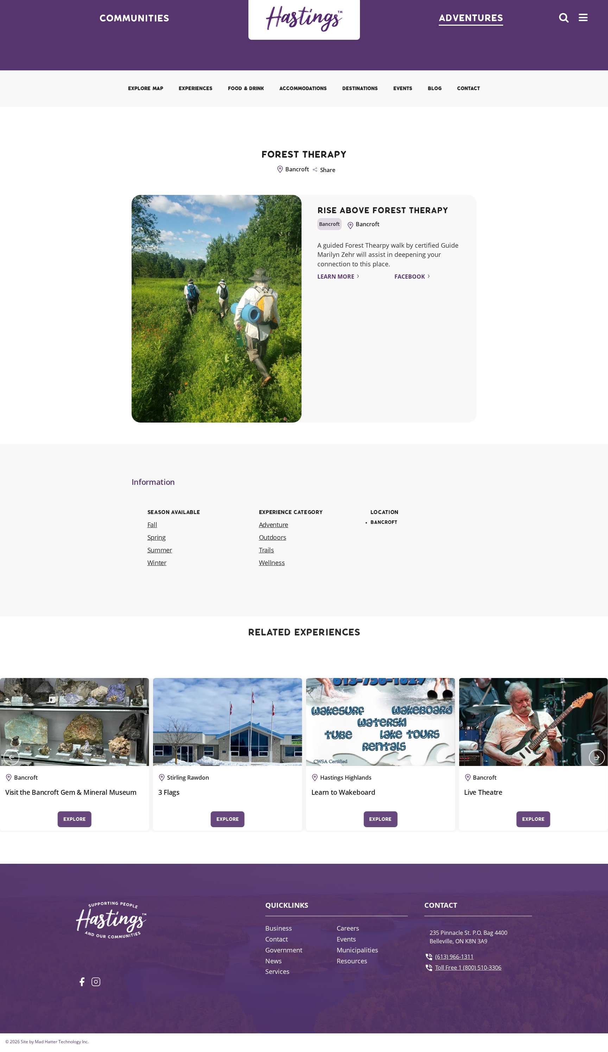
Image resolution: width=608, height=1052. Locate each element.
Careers (348, 928)
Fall (152, 524)
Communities (134, 18)
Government (283, 950)
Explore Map (145, 88)
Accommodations (303, 88)
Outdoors (272, 537)
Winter (156, 562)
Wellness (272, 562)
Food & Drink (246, 88)
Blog (435, 88)
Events (402, 88)
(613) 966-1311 (454, 957)
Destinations (360, 88)
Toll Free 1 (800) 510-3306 (468, 967)
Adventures (471, 18)
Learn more (335, 276)
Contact (468, 88)
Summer (159, 550)
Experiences (196, 88)
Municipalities (357, 950)
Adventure (274, 524)
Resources (352, 961)
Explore (74, 819)
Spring (156, 537)
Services (277, 971)
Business (278, 928)
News (273, 961)
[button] (11, 757)
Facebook (409, 276)
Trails (266, 550)
